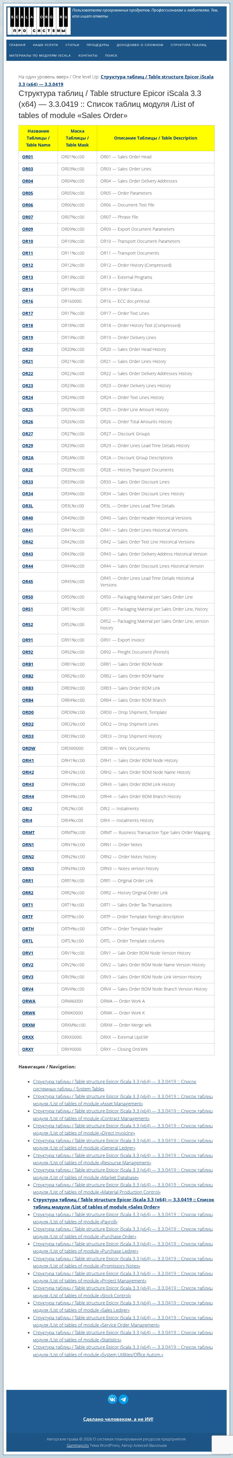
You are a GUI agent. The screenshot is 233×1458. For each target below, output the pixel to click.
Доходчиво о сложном (140, 45)
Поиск (111, 55)
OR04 (27, 181)
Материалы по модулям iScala (40, 55)
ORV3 (27, 977)
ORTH (28, 929)
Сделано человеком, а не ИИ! (118, 1419)
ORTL (27, 941)
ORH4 (28, 796)
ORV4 (27, 989)
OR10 (27, 241)
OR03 (27, 169)
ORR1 (27, 880)
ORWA (28, 1001)
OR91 (27, 640)
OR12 (27, 265)
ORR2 (27, 893)
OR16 (27, 301)
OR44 (27, 566)
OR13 (27, 277)
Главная (17, 45)
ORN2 (28, 856)
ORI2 (27, 808)
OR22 (27, 373)
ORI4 (27, 820)
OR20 (27, 349)
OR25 (27, 409)
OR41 (27, 530)
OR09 (27, 229)
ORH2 (28, 772)
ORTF (27, 916)
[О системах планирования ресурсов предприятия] (39, 32)
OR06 (27, 205)
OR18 (27, 325)
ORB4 (27, 700)
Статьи (72, 45)
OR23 (27, 385)
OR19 (27, 337)
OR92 (27, 652)
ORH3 (28, 784)
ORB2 (27, 676)
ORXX (28, 1037)
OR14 (27, 289)
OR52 (27, 624)
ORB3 (27, 688)
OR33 (27, 482)
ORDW (28, 748)
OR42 (27, 542)
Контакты (88, 55)
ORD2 (28, 724)
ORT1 (27, 905)
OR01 (27, 157)
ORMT (28, 832)
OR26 (27, 421)
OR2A (28, 457)
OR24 (27, 397)
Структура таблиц (188, 45)
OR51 (27, 609)
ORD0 (28, 712)
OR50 (27, 597)
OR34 (27, 493)
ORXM (28, 1025)
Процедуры (98, 45)
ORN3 (28, 868)
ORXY (28, 1049)
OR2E (27, 470)
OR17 (27, 313)
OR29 (27, 445)
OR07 (27, 217)
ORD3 (28, 736)
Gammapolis (78, 1445)
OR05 (27, 193)
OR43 (27, 554)
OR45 (27, 581)
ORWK (28, 1013)
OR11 (27, 253)
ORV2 (27, 965)
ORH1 (28, 760)
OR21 (27, 361)
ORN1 (28, 844)
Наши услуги (45, 45)
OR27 (27, 434)
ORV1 (27, 953)
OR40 (27, 518)
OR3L (27, 506)
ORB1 (27, 664)
